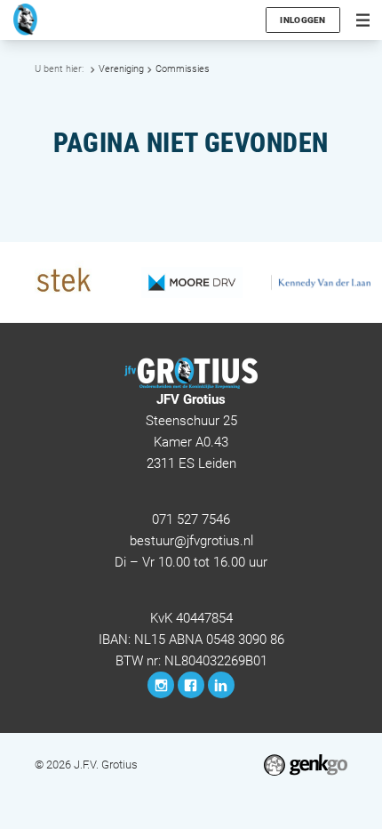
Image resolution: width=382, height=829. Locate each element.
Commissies (182, 69)
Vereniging (121, 69)
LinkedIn (221, 685)
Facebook (191, 685)
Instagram (160, 685)
